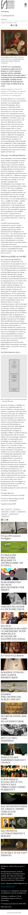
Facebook (4, 886)
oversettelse (13, 514)
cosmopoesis (21, 511)
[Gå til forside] (12, 5)
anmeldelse (5, 516)
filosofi (12, 511)
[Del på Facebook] (11, 25)
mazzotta (9, 509)
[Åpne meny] (25, 5)
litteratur (16, 509)
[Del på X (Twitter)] (14, 25)
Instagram (11, 886)
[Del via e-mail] (16, 25)
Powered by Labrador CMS (14, 912)
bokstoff (4, 514)
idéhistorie (5, 511)
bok (3, 509)
